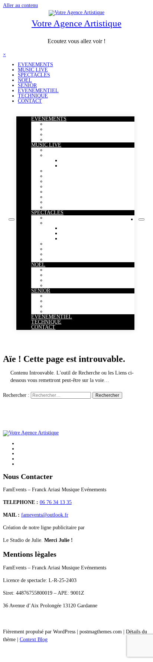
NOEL (25, 80)
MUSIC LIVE (33, 70)
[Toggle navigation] (11, 219)
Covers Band (59, 176)
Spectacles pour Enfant (70, 280)
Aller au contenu (20, 5)
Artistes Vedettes (63, 150)
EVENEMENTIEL (38, 90)
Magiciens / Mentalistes (70, 223)
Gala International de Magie (75, 134)
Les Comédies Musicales (71, 129)
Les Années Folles (65, 192)
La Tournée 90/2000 (67, 124)
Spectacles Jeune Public (70, 244)
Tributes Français (79, 160)
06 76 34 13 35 (56, 502)
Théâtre (54, 311)
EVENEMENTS (35, 64)
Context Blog (34, 639)
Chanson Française (65, 301)
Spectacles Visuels (65, 254)
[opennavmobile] (141, 219)
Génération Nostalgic (68, 171)
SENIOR (27, 85)
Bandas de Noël (62, 275)
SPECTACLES (34, 75)
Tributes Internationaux (85, 165)
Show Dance (59, 259)
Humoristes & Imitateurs (72, 249)
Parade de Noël (62, 270)
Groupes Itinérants (65, 202)
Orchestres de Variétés (69, 181)
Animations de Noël (67, 285)
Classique (56, 197)
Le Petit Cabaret (63, 306)
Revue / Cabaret (62, 218)
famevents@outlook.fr (44, 515)
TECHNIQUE (33, 96)
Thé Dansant (59, 296)
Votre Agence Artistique (76, 23)
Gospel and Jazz (62, 186)
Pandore (54, 139)
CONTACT (30, 101)
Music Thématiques (66, 207)
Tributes (55, 155)
